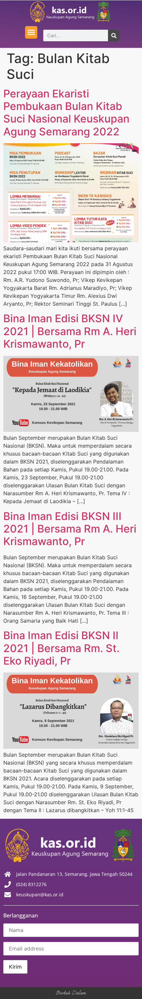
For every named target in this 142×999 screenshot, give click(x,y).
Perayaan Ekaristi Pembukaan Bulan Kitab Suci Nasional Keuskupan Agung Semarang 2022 (66, 112)
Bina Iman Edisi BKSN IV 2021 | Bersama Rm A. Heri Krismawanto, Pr (69, 331)
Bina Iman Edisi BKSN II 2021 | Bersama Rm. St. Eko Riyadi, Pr (61, 648)
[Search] (114, 35)
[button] (31, 32)
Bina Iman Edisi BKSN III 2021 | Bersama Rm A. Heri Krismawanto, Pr (69, 529)
